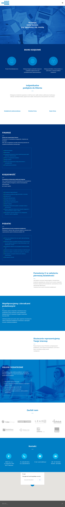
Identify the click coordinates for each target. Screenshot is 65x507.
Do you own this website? (29, 479)
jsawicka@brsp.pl (42, 462)
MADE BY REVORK (5, 504)
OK (39, 479)
